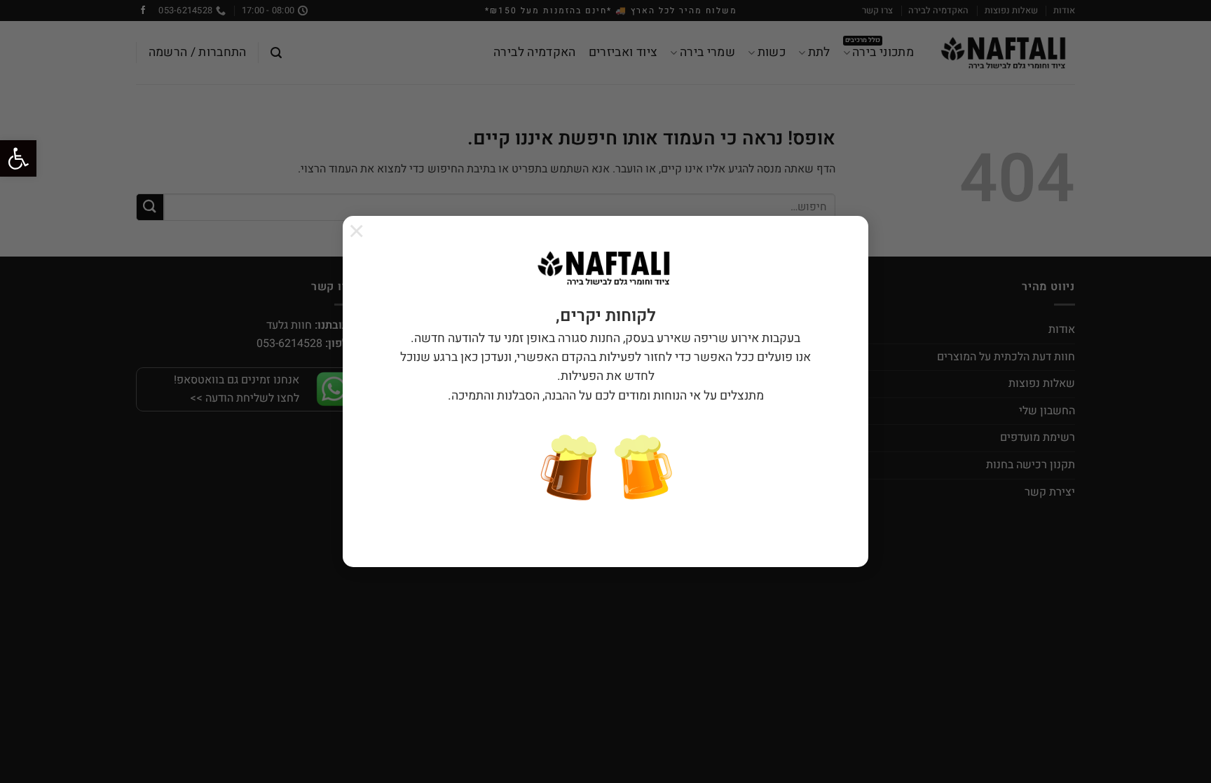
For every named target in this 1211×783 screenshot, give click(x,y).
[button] (18, 158)
